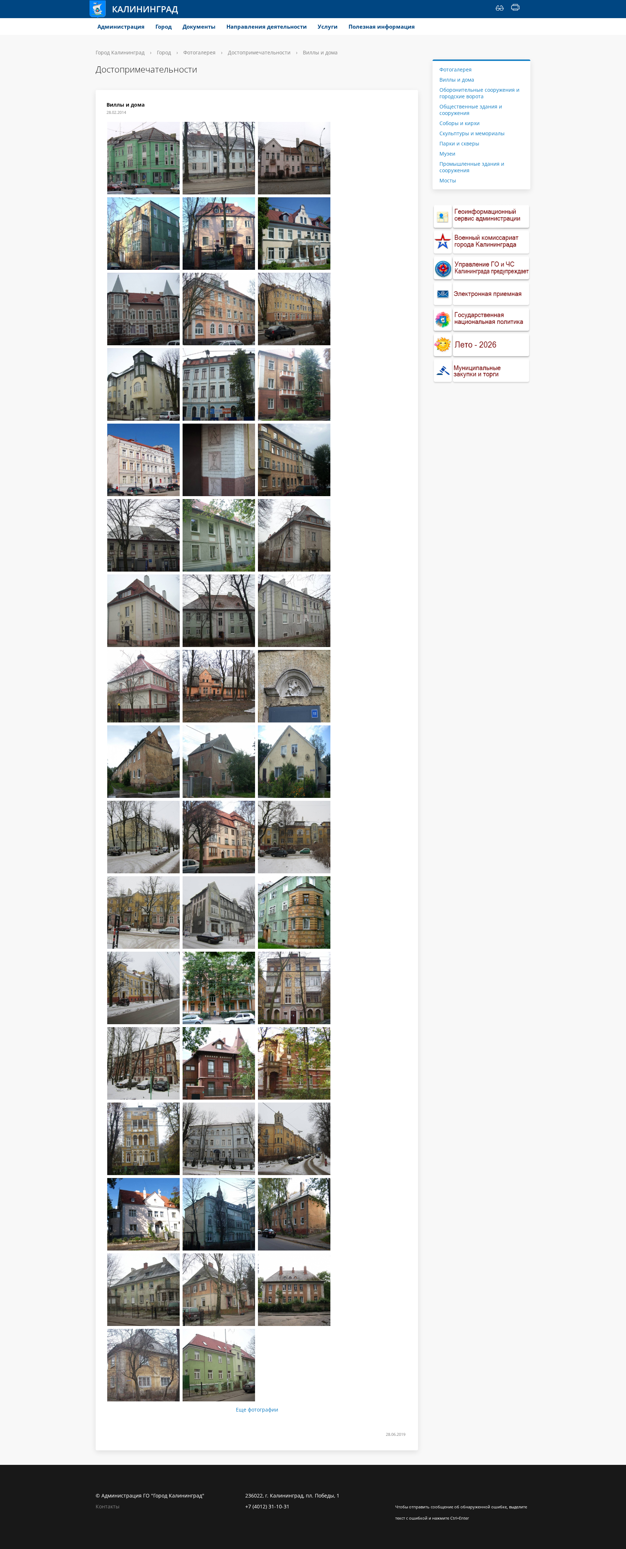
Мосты (447, 180)
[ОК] (414, 1495)
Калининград (145, 9)
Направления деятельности (266, 26)
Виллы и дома (456, 79)
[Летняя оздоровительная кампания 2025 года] (481, 345)
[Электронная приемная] (481, 294)
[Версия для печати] (515, 9)
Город (163, 26)
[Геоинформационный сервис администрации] (481, 217)
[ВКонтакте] (400, 1495)
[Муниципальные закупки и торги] (481, 371)
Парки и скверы (459, 143)
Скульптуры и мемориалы (472, 133)
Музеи (447, 153)
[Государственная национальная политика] (481, 320)
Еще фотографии (257, 1409)
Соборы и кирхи (459, 123)
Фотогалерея (199, 52)
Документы (199, 26)
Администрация (121, 26)
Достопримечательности (259, 52)
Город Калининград (120, 52)
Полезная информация (382, 26)
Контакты (108, 1506)
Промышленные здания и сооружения (471, 167)
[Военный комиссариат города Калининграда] (481, 242)
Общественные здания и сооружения (470, 109)
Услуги (328, 26)
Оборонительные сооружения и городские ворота (479, 93)
